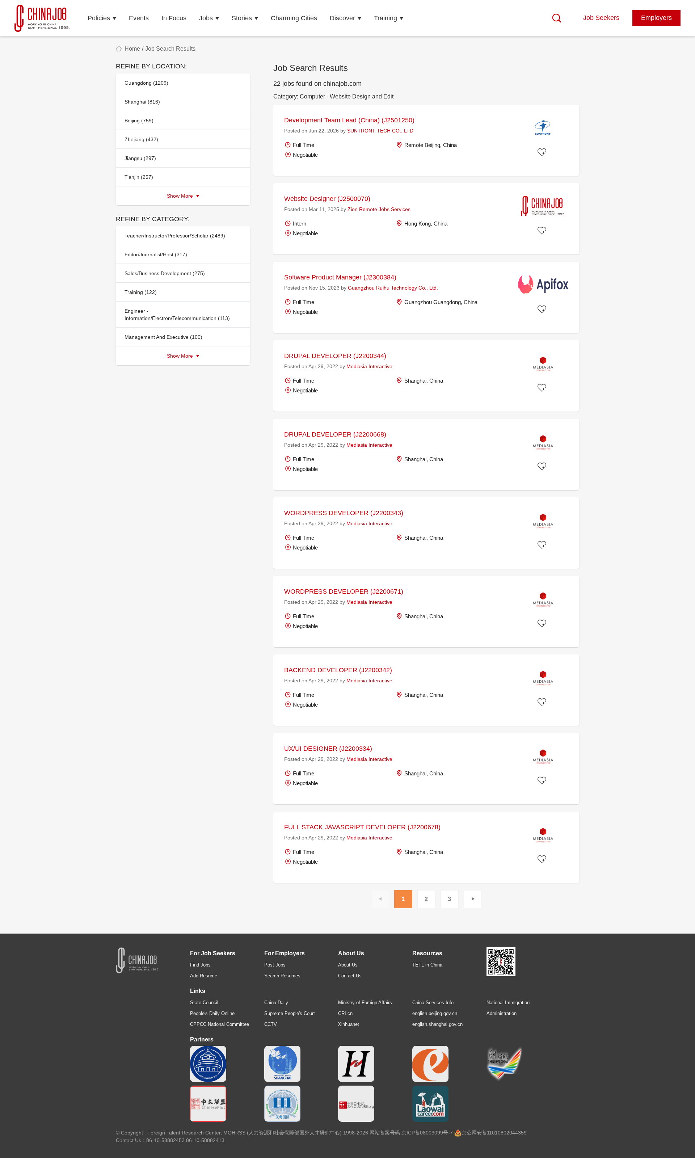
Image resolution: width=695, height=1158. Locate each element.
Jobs (206, 18)
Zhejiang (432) (141, 139)
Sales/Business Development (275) (165, 273)
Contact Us (350, 975)
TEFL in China (427, 965)
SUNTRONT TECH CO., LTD (380, 131)
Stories (242, 18)
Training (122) (141, 292)
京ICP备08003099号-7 (427, 1133)
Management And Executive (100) (163, 337)
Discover (342, 18)
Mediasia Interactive (369, 366)
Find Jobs (200, 965)
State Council (204, 1002)
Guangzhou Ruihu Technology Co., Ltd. (393, 288)
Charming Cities (294, 18)
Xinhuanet (348, 1024)
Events (139, 18)
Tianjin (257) (139, 177)
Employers (656, 17)
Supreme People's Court (289, 1013)
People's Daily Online (212, 1013)
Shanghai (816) (142, 102)
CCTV (270, 1024)
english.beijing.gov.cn (434, 1013)
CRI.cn (345, 1013)
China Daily (276, 1002)
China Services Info (433, 1002)
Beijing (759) (139, 120)
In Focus (173, 18)
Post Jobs (275, 965)
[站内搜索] (557, 18)
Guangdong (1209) (146, 83)
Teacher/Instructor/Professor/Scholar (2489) (175, 236)
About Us (348, 965)
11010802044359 (507, 1133)
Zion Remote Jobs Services (379, 209)
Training (385, 18)
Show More (180, 196)
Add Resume (203, 975)
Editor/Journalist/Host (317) (156, 254)
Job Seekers (601, 17)
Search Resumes (282, 975)
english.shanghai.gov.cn (437, 1024)
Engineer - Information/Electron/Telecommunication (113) (177, 314)
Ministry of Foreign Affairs (365, 1002)
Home (132, 49)
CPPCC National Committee (219, 1024)
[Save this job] (543, 152)
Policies (99, 18)
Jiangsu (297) (140, 158)
